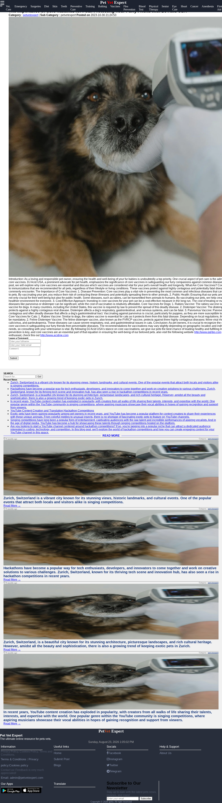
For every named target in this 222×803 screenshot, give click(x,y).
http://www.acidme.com (54, 335)
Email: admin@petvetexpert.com (22, 777)
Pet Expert (113, 2)
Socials (111, 746)
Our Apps (7, 783)
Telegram (115, 771)
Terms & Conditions (14, 759)
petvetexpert (30, 15)
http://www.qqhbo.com (207, 332)
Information (8, 746)
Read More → (12, 505)
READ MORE (111, 435)
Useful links (61, 746)
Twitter (113, 765)
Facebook (114, 753)
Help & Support (169, 746)
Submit (13, 358)
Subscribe (146, 798)
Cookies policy (18, 765)
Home (57, 753)
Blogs (57, 765)
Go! (39, 376)
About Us (166, 753)
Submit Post (62, 759)
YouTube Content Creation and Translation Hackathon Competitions (52, 410)
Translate (60, 783)
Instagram (115, 759)
